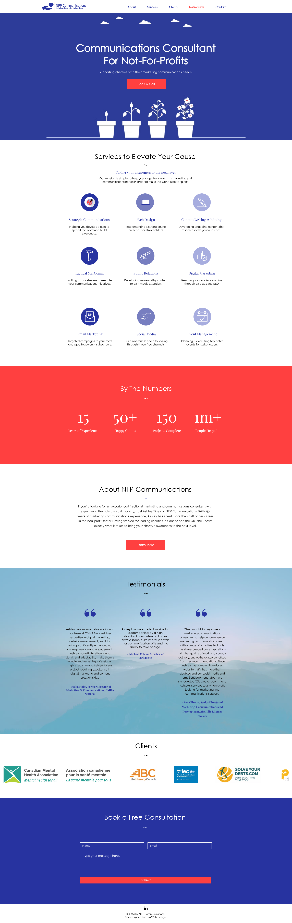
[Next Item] (283, 774)
